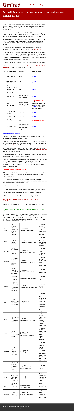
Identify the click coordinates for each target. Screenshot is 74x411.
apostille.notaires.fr (12, 144)
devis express (37, 49)
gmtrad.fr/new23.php (41, 149)
